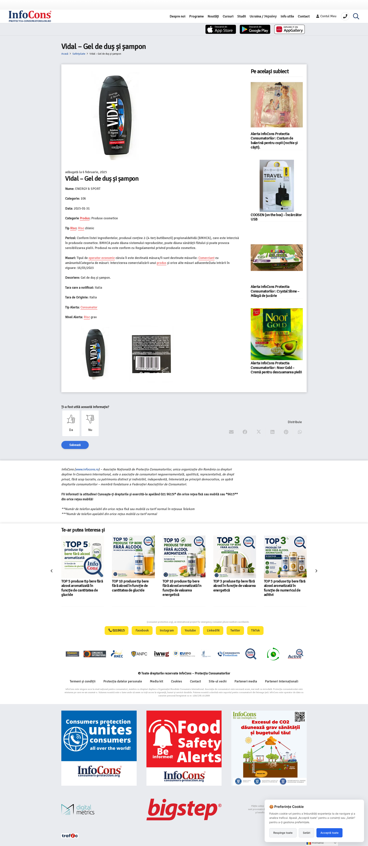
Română (317, 842)
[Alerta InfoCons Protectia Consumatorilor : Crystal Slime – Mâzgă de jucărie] (277, 258)
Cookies (176, 681)
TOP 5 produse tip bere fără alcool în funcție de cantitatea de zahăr (285, 586)
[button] (356, 16)
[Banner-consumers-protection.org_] (99, 748)
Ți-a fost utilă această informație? (85, 407)
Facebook (142, 630)
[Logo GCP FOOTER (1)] (273, 653)
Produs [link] (85, 218)
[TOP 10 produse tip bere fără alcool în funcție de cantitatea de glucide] (82, 557)
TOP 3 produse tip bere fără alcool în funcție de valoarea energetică (184, 586)
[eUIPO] (184, 653)
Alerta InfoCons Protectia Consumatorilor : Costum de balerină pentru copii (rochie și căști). (274, 141)
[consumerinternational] (95, 653)
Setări (306, 832)
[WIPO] (206, 654)
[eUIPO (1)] (229, 653)
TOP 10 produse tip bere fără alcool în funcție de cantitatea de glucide (79, 586)
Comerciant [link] (206, 258)
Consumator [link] (88, 307)
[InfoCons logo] (30, 16)
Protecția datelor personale (122, 681)
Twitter (235, 630)
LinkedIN (213, 630)
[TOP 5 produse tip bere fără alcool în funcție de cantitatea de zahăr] (285, 557)
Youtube (190, 630)
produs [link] (161, 263)
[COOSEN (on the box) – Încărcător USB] (277, 186)
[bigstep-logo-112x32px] (184, 809)
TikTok (255, 630)
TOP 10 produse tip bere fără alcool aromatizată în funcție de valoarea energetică (131, 588)
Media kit (156, 681)
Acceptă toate (329, 832)
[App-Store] (220, 29)
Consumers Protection (132, 622)
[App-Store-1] (255, 29)
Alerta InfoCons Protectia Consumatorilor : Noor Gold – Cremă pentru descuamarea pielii (276, 367)
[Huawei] (289, 29)
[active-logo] (295, 654)
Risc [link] (73, 228)
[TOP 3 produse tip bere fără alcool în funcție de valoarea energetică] (184, 557)
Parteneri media (245, 681)
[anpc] (139, 653)
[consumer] (72, 653)
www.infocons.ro (87, 469)
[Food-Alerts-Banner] (184, 748)
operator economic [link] (102, 258)
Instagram (167, 630)
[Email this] (231, 432)
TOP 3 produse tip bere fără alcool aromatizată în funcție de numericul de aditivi (234, 588)
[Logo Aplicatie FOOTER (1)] (251, 653)
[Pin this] (286, 432)
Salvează (75, 445)
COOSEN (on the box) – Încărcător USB (276, 217)
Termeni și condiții (82, 681)
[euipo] (161, 653)
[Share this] (245, 432)
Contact (195, 681)
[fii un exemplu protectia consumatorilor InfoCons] (269, 748)
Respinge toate (282, 832)
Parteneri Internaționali (281, 681)
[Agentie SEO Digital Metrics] (99, 809)
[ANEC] (117, 653)
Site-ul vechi (218, 681)
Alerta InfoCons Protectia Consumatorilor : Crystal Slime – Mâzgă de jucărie (275, 291)
